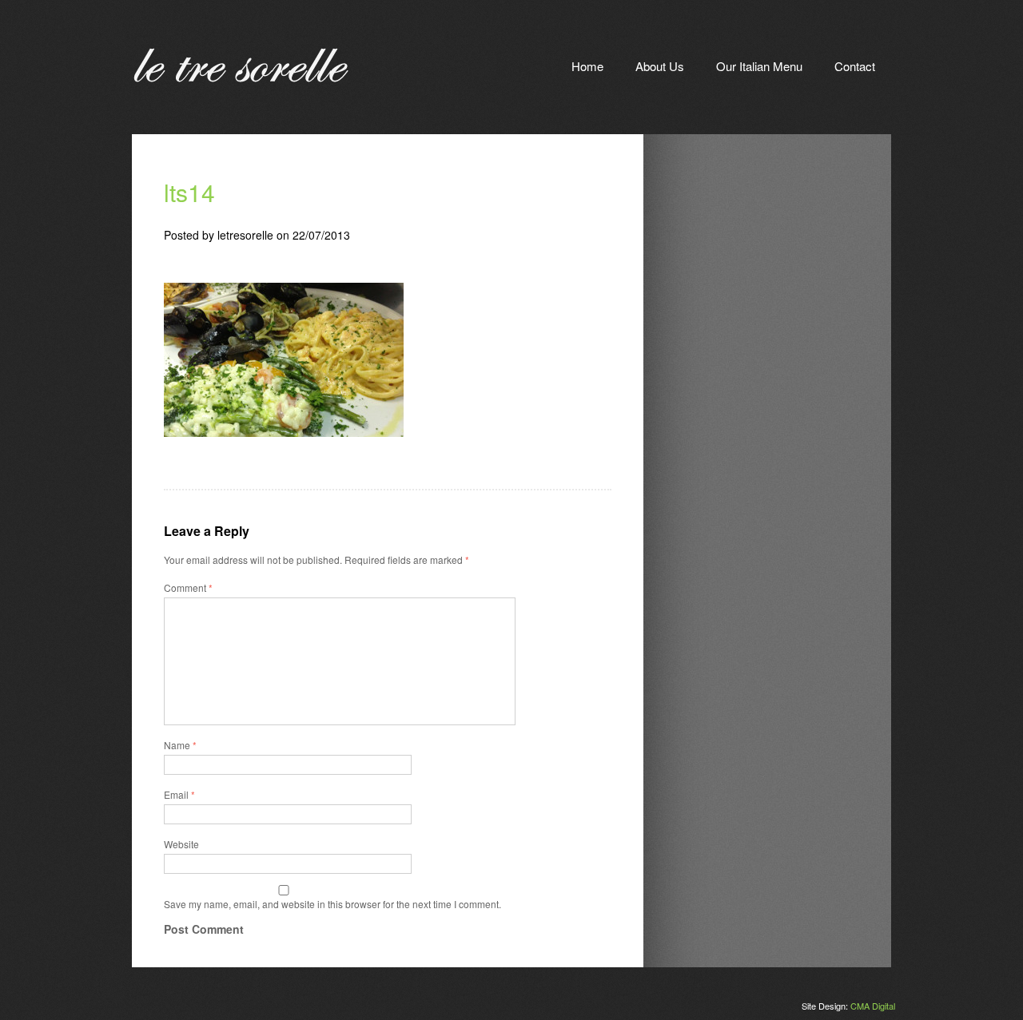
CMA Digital (872, 1005)
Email (179, 794)
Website (181, 844)
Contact (854, 66)
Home (587, 66)
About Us (659, 66)
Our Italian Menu (759, 66)
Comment (188, 587)
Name (180, 745)
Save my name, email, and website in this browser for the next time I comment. (332, 904)
